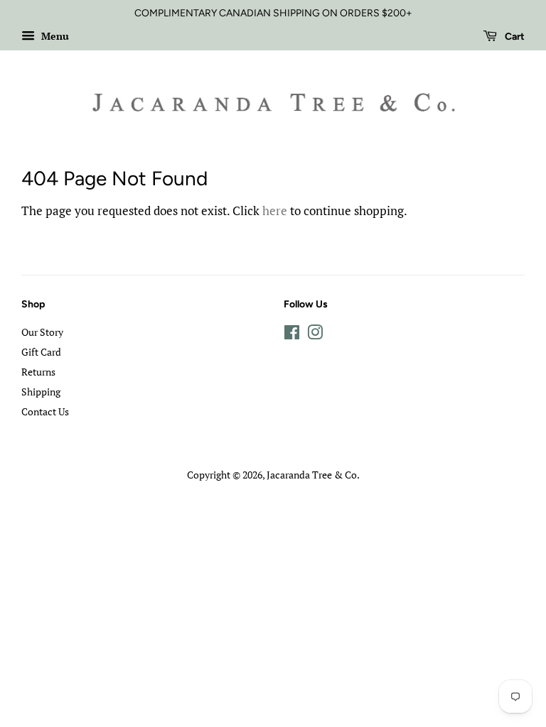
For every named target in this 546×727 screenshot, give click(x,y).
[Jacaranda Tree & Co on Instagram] (315, 334)
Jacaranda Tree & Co (312, 474)
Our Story (42, 332)
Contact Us (45, 411)
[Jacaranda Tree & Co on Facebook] (292, 334)
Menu (53, 36)
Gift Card (41, 352)
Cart (514, 37)
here (274, 210)
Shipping (40, 391)
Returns (38, 371)
